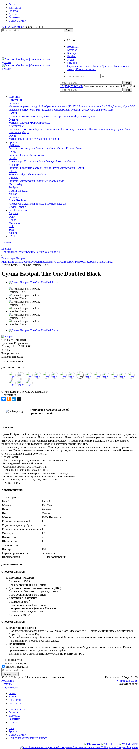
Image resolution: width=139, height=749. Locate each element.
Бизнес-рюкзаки (30, 109)
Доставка (107, 66)
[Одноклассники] (9, 399)
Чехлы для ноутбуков (111, 129)
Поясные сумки (39, 116)
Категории (15, 99)
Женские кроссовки (21, 138)
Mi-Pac (13, 193)
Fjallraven (14, 145)
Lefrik (12, 151)
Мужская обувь (37, 174)
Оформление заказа (79, 66)
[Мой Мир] (14, 399)
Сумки (13, 112)
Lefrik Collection (18, 210)
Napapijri (14, 164)
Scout (12, 229)
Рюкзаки (14, 103)
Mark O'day (15, 184)
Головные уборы (19, 132)
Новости (14, 696)
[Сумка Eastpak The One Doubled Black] (33, 282)
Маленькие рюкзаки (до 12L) (27, 106)
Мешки (75, 109)
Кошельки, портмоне (22, 129)
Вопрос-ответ (17, 734)
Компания (7, 680)
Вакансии (15, 699)
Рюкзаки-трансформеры (55, 109)
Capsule (13, 213)
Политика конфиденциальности (28, 737)
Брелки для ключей (47, 129)
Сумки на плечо (19, 116)
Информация (9, 687)
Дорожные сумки (85, 116)
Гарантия (14, 718)
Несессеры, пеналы (61, 116)
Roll (11, 226)
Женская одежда (19, 122)
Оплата (96, 66)
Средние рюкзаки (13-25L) (61, 106)
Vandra (13, 232)
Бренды (13, 142)
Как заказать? (17, 709)
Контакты (15, 703)
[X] (19, 399)
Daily (12, 216)
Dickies (13, 158)
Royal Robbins (17, 200)
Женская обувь (18, 174)
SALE (12, 236)
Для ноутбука (120, 106)
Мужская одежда (40, 122)
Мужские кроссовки (46, 138)
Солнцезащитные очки (74, 129)
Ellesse (13, 171)
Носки (93, 129)
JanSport (14, 187)
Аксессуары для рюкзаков (97, 109)
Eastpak (13, 177)
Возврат (14, 722)
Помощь (6, 683)
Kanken (70, 148)
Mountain (14, 223)
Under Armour (17, 206)
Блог (11, 728)
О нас (12, 693)
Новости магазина (16, 666)
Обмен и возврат (85, 69)
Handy (12, 219)
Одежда (13, 119)
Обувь (12, 135)
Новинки (14, 96)
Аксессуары (16, 125)
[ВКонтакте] (3, 399)
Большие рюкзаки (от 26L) (95, 106)
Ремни (128, 129)
